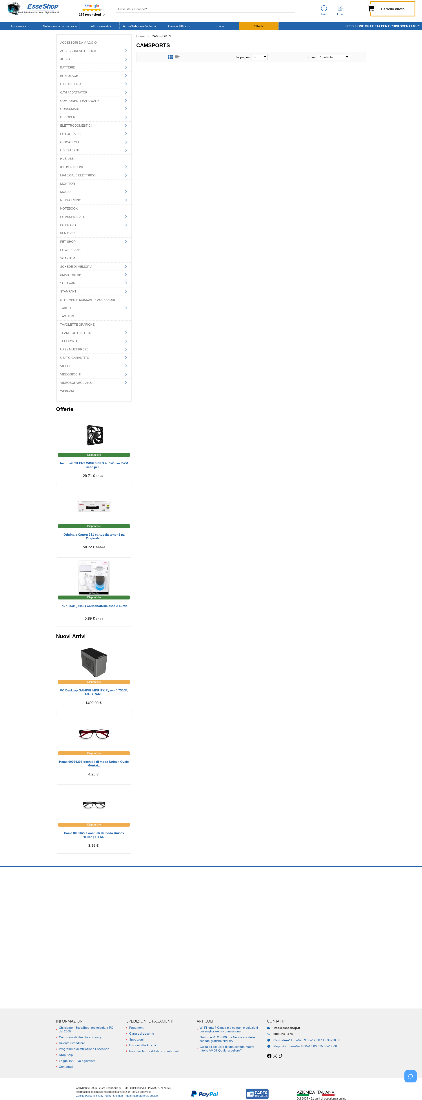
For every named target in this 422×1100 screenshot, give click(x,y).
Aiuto (324, 14)
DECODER (67, 117)
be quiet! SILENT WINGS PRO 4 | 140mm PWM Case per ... (94, 465)
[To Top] (411, 1089)
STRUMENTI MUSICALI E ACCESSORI (87, 299)
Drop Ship (66, 1055)
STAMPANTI (68, 291)
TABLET (66, 308)
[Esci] (340, 8)
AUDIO (65, 59)
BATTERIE (67, 67)
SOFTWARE (68, 283)
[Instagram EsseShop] (275, 1056)
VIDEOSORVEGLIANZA (76, 382)
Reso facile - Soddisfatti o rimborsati (154, 1051)
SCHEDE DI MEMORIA (76, 266)
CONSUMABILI (70, 109)
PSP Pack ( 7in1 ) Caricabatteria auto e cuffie (94, 606)
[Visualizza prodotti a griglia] (170, 57)
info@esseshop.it (286, 1028)
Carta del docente (141, 1033)
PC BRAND (68, 225)
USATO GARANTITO (74, 357)
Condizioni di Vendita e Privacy (80, 1037)
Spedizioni (136, 1039)
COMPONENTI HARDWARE (79, 100)
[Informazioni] (324, 8)
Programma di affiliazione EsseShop (84, 1049)
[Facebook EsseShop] (269, 1056)
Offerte (259, 26)
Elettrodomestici (100, 26)
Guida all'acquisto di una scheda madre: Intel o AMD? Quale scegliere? (227, 1048)
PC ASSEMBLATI (72, 217)
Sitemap (118, 1095)
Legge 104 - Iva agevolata (77, 1060)
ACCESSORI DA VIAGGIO (78, 42)
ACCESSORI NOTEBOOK (78, 51)
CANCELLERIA (70, 84)
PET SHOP (68, 241)
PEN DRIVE (68, 233)
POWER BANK (70, 250)
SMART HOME (70, 274)
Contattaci (66, 1066)
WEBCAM (67, 391)
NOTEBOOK (69, 208)
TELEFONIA (68, 341)
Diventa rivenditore (72, 1043)
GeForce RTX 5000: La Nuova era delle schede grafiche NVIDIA (227, 1039)
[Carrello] (370, 8)
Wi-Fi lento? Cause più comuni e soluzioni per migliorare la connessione (229, 1029)
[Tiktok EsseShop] (280, 1056)
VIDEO (65, 366)
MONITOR (67, 183)
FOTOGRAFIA (70, 134)
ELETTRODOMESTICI (76, 125)
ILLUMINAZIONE (72, 167)
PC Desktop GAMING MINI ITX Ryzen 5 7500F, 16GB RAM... (94, 692)
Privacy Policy (102, 1095)
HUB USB (67, 158)
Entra (340, 14)
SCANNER (67, 258)
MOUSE (65, 192)
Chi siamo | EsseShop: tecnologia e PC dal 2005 (86, 1029)
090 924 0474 (283, 1034)
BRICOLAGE (69, 75)
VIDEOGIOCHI (70, 374)
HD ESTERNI (69, 150)
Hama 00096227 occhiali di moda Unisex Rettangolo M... (94, 834)
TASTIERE (67, 316)
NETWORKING (70, 200)
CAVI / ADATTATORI (74, 92)
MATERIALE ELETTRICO (78, 175)
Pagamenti (136, 1027)
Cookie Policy (84, 1095)
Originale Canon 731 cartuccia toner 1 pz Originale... (94, 536)
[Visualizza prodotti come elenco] (177, 57)
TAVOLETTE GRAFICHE (77, 324)
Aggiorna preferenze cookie (141, 1095)
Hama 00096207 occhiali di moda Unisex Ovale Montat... (94, 763)
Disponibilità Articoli (142, 1045)
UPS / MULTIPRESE (74, 349)
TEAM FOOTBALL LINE (76, 333)
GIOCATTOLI (69, 142)
